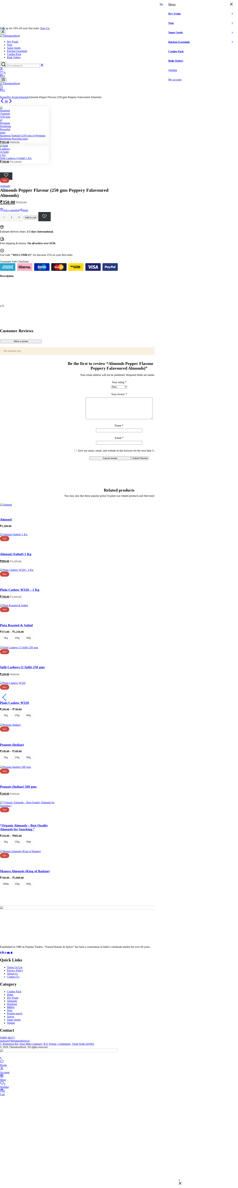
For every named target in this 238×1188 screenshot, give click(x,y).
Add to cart (30, 217)
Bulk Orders (14, 57)
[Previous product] (2, 102)
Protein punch (14, 1013)
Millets (10, 1007)
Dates (10, 994)
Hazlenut (12, 1004)
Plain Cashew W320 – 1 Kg (19, 590)
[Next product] (10, 102)
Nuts (9, 44)
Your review (119, 394)
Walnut (11, 1022)
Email (119, 437)
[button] (119, 72)
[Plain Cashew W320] (12, 682)
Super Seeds (14, 47)
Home (3, 97)
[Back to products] (6, 102)
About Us (12, 973)
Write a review (21, 341)
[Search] (3, 64)
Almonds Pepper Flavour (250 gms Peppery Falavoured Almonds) (36, 1137)
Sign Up (44, 28)
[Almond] (6, 504)
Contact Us (13, 976)
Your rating (119, 382)
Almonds (23, 97)
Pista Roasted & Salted (16, 625)
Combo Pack (14, 54)
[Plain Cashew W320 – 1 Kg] (16, 569)
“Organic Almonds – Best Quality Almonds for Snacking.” (24, 827)
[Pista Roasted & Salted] (14, 605)
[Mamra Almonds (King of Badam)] (20, 851)
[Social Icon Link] (1, 952)
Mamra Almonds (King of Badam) (24, 871)
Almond (6, 519)
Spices (10, 1016)
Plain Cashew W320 (14, 703)
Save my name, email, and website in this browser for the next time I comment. (121, 450)
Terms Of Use (14, 967)
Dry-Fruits (12, 97)
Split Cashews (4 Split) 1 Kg (16, 158)
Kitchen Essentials (17, 51)
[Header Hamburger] (3, 80)
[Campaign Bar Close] (3, 32)
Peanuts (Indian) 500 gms (18, 786)
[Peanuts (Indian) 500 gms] (15, 767)
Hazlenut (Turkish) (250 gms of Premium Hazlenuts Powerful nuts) (22, 137)
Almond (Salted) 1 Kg (15, 554)
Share (25, 210)
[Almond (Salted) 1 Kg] (13, 534)
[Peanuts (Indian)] (10, 724)
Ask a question (11, 210)
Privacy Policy (15, 970)
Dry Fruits (12, 41)
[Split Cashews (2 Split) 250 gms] (19, 647)
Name (119, 425)
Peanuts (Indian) (12, 745)
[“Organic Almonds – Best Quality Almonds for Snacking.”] (30, 805)
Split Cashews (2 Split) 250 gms (22, 667)
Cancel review (110, 458)
